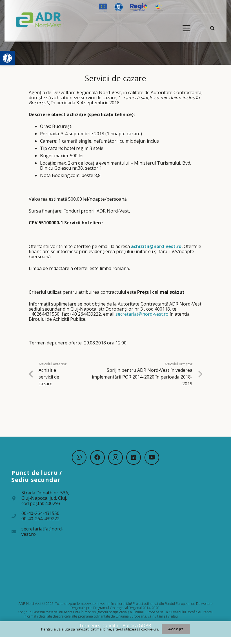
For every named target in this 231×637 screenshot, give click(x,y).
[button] (7, 58)
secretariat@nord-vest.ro (141, 314)
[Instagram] (115, 457)
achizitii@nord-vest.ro (156, 246)
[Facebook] (97, 457)
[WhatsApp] (79, 457)
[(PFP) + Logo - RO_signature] (39, 19)
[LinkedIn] (133, 457)
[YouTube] (152, 457)
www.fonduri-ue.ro (193, 616)
